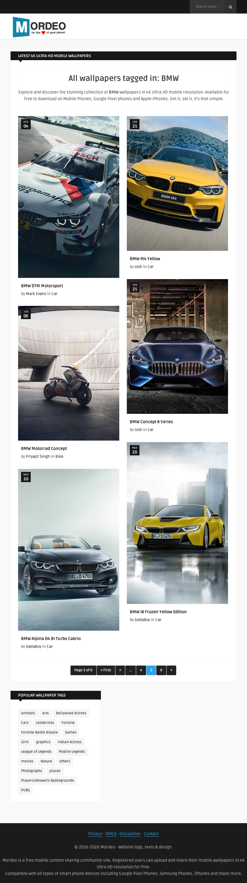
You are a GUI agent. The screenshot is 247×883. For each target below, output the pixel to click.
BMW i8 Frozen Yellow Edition (158, 611)
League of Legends (36, 751)
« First (106, 670)
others (64, 761)
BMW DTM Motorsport (42, 285)
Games (71, 732)
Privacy (95, 833)
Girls (25, 742)
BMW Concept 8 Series (151, 421)
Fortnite (68, 723)
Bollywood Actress (71, 713)
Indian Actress (70, 742)
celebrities (45, 723)
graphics (43, 742)
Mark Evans (36, 293)
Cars (25, 723)
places (55, 771)
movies (27, 761)
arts (45, 713)
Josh (138, 266)
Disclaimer (130, 833)
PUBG (25, 790)
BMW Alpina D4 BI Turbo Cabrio (51, 638)
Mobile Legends (72, 751)
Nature (46, 761)
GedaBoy (142, 619)
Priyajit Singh (38, 456)
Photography (31, 771)
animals (28, 713)
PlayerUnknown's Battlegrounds (47, 780)
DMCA (111, 833)
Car (55, 293)
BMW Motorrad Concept (44, 448)
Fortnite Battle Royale (39, 732)
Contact (151, 833)
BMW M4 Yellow (145, 258)
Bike (59, 456)
